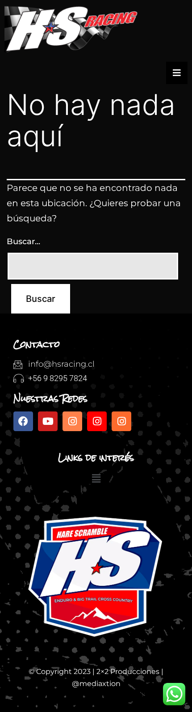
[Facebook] (23, 421)
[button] (96, 478)
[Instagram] (72, 421)
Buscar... (23, 241)
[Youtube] (48, 421)
